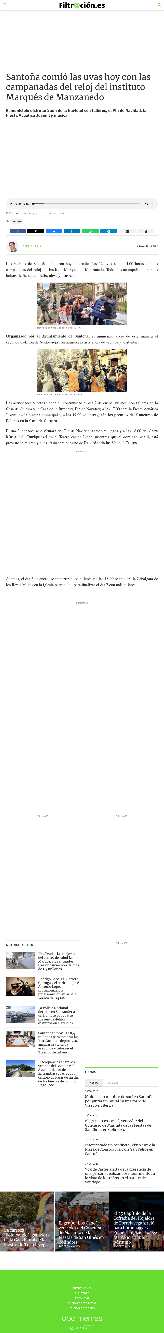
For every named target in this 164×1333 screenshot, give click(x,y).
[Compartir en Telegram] (108, 231)
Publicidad (82, 1293)
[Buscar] (159, 5)
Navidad (17, 221)
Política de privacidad (82, 1303)
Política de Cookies (82, 1308)
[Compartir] (18, 231)
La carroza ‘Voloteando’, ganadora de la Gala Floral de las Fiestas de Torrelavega (27, 1237)
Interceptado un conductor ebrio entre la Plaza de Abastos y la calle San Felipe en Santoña (120, 1149)
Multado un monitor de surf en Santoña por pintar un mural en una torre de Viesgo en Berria (119, 1101)
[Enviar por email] (127, 231)
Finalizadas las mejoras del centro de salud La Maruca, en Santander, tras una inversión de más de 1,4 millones (58, 961)
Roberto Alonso (35, 246)
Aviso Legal (82, 1298)
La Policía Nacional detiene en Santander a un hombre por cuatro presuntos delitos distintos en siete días (56, 1015)
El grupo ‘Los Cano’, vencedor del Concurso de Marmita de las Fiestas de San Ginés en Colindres (118, 1125)
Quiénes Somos (82, 1288)
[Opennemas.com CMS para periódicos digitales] (82, 1323)
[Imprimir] (145, 231)
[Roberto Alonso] (12, 246)
